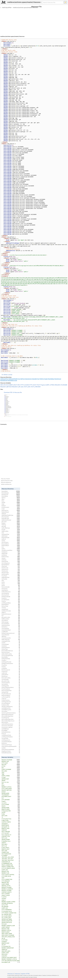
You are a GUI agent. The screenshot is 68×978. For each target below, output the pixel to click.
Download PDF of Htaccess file (13, 392)
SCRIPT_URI (11, 908)
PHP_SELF (11, 924)
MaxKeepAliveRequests (11, 714)
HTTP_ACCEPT (11, 833)
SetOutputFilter (11, 534)
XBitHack (11, 636)
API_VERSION (11, 906)
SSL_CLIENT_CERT (11, 917)
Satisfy (11, 540)
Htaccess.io (10, 973)
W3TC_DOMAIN (11, 893)
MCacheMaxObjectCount (11, 721)
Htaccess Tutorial (5, 478)
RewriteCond (58, 378)
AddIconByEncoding (11, 654)
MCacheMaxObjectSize (11, 719)
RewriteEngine (4, 380)
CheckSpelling (11, 628)
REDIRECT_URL (11, 873)
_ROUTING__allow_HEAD (11, 857)
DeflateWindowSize (11, 752)
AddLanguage (11, 622)
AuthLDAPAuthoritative (11, 724)
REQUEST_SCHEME (11, 890)
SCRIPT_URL (11, 869)
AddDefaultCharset (11, 520)
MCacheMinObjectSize (11, 716)
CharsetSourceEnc (11, 638)
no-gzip (11, 777)
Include (11, 529)
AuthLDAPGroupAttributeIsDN (11, 746)
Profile (11, 814)
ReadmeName (11, 604)
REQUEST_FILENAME (61, 385)
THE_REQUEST (11, 795)
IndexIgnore (11, 552)
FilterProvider (11, 567)
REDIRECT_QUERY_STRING (11, 901)
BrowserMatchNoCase (11, 650)
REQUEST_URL (11, 871)
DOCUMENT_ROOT (11, 385)
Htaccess (17, 973)
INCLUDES (11, 771)
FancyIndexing (11, 593)
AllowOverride (11, 572)
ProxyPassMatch (11, 689)
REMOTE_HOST (11, 849)
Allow (11, 499)
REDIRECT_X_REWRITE (11, 889)
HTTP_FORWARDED (11, 909)
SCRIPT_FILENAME (11, 769)
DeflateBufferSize (11, 732)
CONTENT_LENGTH (11, 892)
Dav (11, 615)
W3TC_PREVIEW (35, 386)
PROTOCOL (11, 954)
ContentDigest (11, 644)
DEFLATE (3, 385)
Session (11, 558)
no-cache (11, 803)
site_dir (11, 938)
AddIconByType (11, 639)
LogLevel (11, 698)
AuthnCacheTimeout (11, 744)
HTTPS (11, 766)
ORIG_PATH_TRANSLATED (11, 936)
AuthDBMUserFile (11, 708)
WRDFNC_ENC (11, 882)
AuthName (11, 555)
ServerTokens (11, 542)
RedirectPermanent (11, 614)
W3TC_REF (11, 850)
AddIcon (11, 612)
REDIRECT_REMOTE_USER (11, 925)
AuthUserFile (11, 561)
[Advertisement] (34, 21)
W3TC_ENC (27, 386)
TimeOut (11, 607)
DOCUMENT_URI (10, 962)
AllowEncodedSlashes (11, 706)
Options (11, 497)
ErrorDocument (11, 507)
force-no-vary (11, 782)
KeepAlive (11, 598)
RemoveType (11, 606)
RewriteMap (11, 657)
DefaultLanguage (11, 596)
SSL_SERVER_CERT (11, 914)
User (11, 532)
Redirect (11, 505)
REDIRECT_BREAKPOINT (11, 948)
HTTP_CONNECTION (11, 879)
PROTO (11, 806)
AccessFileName (11, 703)
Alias (11, 580)
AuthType (11, 560)
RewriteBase (51, 378)
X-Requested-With (11, 811)
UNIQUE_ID (11, 949)
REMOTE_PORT (11, 943)
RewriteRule (11, 380)
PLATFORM (11, 940)
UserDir (11, 642)
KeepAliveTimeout (11, 751)
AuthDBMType (11, 728)
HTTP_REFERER (11, 799)
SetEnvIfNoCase (11, 528)
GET (11, 783)
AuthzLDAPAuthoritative (11, 687)
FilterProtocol (11, 569)
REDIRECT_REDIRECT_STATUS (11, 959)
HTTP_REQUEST (11, 881)
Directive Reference (6, 482)
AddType (22, 378)
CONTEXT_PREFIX (11, 822)
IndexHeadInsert (11, 647)
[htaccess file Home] (3, 2)
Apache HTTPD (25, 973)
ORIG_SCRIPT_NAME (11, 933)
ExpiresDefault (11, 512)
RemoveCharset (11, 652)
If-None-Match (11, 847)
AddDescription (11, 618)
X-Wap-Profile (11, 820)
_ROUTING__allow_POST (11, 860)
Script (15, 380)
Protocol (11, 601)
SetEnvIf (11, 539)
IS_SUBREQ (11, 855)
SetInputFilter (11, 692)
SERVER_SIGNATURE (11, 920)
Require (11, 523)
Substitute (11, 646)
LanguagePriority (11, 641)
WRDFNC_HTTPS (11, 885)
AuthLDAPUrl (11, 674)
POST (38, 385)
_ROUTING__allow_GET (11, 858)
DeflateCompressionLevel (11, 633)
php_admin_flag (11, 681)
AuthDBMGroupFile (11, 709)
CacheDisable (11, 679)
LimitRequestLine (11, 740)
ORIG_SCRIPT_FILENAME (11, 935)
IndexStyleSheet (11, 625)
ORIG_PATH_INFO (11, 951)
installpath (11, 941)
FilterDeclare (11, 571)
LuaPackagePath (11, 697)
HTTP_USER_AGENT (11, 788)
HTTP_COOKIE (24, 385)
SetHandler (11, 579)
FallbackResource (11, 591)
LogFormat (11, 673)
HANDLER (11, 830)
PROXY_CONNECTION (11, 865)
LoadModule (11, 631)
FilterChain (11, 566)
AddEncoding (11, 531)
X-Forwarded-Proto (11, 818)
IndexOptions (11, 590)
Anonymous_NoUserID (11, 725)
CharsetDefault (11, 634)
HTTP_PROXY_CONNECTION (11, 913)
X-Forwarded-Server (11, 911)
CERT (11, 877)
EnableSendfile (11, 705)
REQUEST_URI (16, 386)
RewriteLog (11, 676)
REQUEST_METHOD (6, 386)
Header (46, 378)
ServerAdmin (11, 684)
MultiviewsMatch (11, 695)
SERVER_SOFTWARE (11, 919)
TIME (11, 774)
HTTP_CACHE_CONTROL (11, 874)
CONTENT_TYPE (11, 836)
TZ (11, 817)
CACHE (11, 812)
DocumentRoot (11, 623)
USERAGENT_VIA (11, 862)
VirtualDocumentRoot (11, 550)
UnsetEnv (11, 660)
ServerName (11, 620)
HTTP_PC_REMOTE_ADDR (11, 868)
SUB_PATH (11, 956)
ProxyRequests (11, 717)
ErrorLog (11, 733)
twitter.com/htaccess (6, 484)
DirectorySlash (11, 595)
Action (11, 582)
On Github (4, 374)
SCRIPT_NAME (11, 884)
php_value (11, 521)
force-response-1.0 (11, 834)
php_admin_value (11, 617)
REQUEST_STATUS (11, 930)
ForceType (11, 575)
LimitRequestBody (11, 603)
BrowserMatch (11, 544)
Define (11, 585)
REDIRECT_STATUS (11, 787)
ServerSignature (11, 563)
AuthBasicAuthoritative (11, 663)
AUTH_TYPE (11, 905)
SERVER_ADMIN (11, 839)
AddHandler (11, 553)
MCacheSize (11, 722)
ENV (19, 385)
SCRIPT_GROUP (11, 927)
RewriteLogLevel (11, 670)
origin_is (11, 900)
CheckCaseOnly (11, 682)
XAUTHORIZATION (11, 854)
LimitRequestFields (11, 735)
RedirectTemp (11, 556)
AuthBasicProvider (11, 611)
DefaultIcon (11, 626)
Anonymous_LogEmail (11, 727)
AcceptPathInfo (11, 599)
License (10, 374)
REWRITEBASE (11, 825)
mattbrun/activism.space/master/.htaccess (25, 7)
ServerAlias (11, 711)
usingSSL (11, 898)
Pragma (42, 385)
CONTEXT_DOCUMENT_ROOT (11, 957)
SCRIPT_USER (11, 952)
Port (11, 547)
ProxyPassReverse (11, 693)
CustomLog (11, 671)
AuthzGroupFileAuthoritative (11, 713)
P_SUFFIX (11, 897)
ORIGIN (11, 780)
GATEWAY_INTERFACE (11, 903)
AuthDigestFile (11, 685)
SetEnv (11, 548)
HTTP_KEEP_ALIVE (11, 876)
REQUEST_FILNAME (11, 887)
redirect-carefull (11, 895)
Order (11, 504)
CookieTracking (11, 700)
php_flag (11, 526)
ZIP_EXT (11, 944)
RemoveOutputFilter (11, 690)
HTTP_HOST (32, 385)
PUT (11, 798)
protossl (11, 791)
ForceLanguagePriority (11, 655)
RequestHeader (11, 537)
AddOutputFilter (7, 7)
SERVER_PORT (11, 779)
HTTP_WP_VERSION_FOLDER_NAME (11, 961)
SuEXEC (11, 748)
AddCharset (11, 536)
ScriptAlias (11, 668)
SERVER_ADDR (11, 793)
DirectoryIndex (11, 516)
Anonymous (11, 588)
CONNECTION (11, 852)
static (22, 386)
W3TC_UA (11, 846)
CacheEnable (11, 738)
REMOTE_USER (11, 828)
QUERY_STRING (50, 385)
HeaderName (11, 609)
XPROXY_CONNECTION (11, 866)
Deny (11, 501)
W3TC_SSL (11, 838)
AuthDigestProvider (11, 662)
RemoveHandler (11, 587)
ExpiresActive (28, 378)
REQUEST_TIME (11, 928)
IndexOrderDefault (11, 630)
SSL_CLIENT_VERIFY (11, 916)
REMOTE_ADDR (11, 809)
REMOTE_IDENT (11, 932)
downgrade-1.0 (11, 826)
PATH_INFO (11, 844)
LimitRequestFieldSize (11, 736)
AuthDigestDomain (11, 701)
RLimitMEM (11, 730)
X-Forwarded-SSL (11, 946)
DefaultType (11, 649)
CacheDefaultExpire (11, 741)
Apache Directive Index (7, 480)
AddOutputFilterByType (14, 378)
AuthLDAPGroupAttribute (11, 749)
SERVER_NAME (11, 807)
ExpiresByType (35, 378)
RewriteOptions (11, 564)
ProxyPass (11, 665)
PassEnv (11, 666)
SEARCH (11, 842)
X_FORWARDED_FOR (11, 863)
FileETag (42, 378)
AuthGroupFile (11, 574)
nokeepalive (11, 823)
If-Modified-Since (11, 841)
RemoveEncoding (11, 677)
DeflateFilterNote (11, 658)
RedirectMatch (11, 545)
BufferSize (11, 743)
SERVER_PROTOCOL (11, 922)
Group (11, 583)
